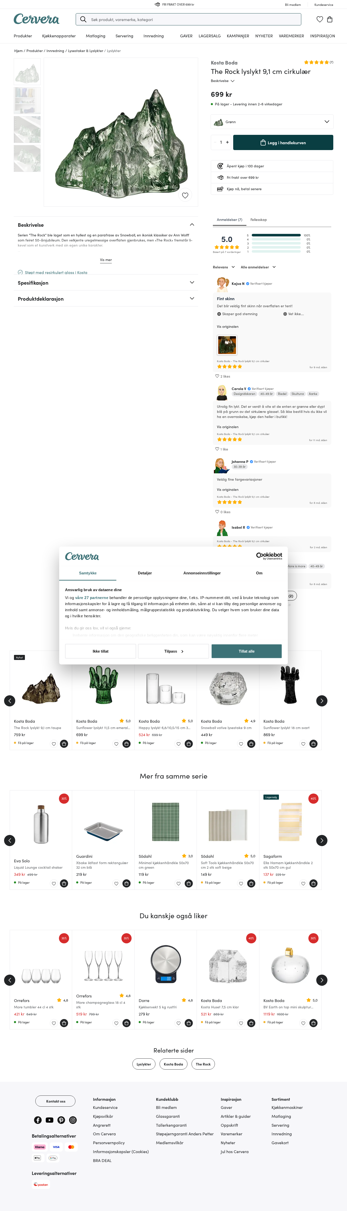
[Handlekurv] (329, 19)
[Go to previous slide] (9, 700)
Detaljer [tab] (145, 573)
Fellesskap (258, 219)
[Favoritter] (320, 19)
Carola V (239, 388)
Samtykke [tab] (88, 573)
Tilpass (170, 651)
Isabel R (238, 527)
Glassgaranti (168, 1116)
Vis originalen (228, 326)
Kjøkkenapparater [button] (59, 35)
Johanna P (240, 461)
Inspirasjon (322, 35)
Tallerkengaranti (171, 1125)
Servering (280, 1125)
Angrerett (102, 1125)
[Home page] (36, 22)
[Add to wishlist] (185, 195)
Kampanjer (238, 35)
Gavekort (280, 1142)
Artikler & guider (236, 1116)
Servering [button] (124, 35)
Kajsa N (238, 283)
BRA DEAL (102, 1160)
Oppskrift (229, 1125)
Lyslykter (144, 1064)
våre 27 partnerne (91, 597)
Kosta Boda (173, 1064)
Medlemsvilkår (169, 1142)
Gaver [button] (186, 35)
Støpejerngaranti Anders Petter (185, 1133)
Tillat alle (247, 651)
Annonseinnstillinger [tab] (202, 573)
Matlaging (281, 1116)
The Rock (203, 1064)
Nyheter (264, 35)
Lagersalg (210, 35)
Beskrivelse (220, 80)
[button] (83, 19)
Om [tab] (259, 573)
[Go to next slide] (321, 700)
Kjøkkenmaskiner (287, 1107)
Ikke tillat (100, 651)
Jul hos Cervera (235, 1151)
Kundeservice (105, 1107)
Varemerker (291, 35)
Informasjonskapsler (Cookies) (121, 1151)
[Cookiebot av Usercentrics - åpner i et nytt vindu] (260, 556)
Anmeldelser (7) (229, 219)
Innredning (282, 1133)
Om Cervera (104, 1133)
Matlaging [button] (95, 35)
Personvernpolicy (109, 1142)
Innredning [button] (154, 35)
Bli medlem (166, 1107)
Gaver (226, 1107)
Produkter (23, 35)
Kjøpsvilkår (103, 1116)
